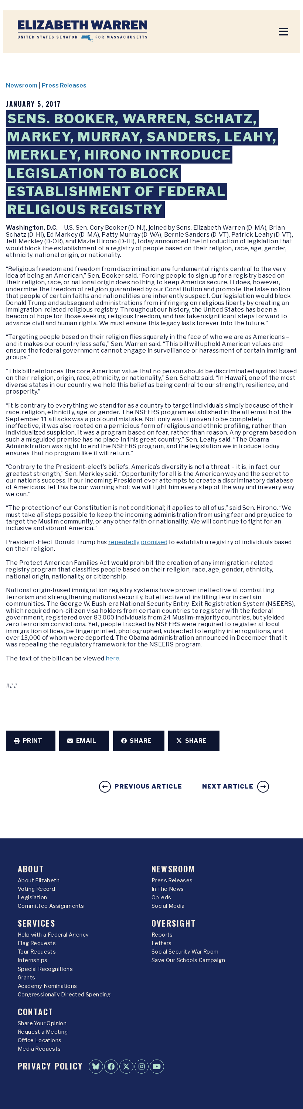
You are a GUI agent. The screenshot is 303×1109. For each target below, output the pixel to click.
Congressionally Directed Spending (64, 994)
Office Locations (39, 1040)
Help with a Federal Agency (53, 934)
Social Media (168, 906)
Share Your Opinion (42, 1023)
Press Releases (64, 85)
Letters (162, 943)
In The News (168, 889)
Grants (26, 977)
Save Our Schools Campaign (188, 960)
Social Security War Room (185, 951)
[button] (30, 741)
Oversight (174, 923)
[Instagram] (142, 1067)
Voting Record (36, 889)
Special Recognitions (45, 969)
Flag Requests (37, 943)
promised (154, 542)
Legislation (32, 897)
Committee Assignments (51, 906)
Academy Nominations (47, 986)
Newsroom (21, 85)
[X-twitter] (126, 1067)
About (31, 868)
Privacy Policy (50, 1066)
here (112, 658)
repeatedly (123, 542)
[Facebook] (111, 1067)
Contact (36, 1011)
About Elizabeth (38, 880)
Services (36, 923)
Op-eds (161, 897)
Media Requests (39, 1049)
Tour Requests (37, 951)
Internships (32, 960)
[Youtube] (157, 1067)
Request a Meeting (43, 1032)
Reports (162, 934)
